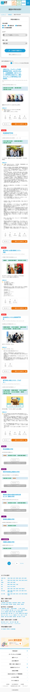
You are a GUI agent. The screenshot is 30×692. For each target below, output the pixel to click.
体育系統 (18, 604)
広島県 (17, 590)
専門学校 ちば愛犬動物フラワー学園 (12, 251)
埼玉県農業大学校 (8, 449)
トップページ (3, 14)
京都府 (11, 588)
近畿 (2, 588)
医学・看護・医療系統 (4, 604)
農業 (15, 622)
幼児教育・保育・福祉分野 (23, 613)
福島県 (25, 578)
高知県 (11, 591)
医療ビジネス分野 (12, 611)
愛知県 (11, 584)
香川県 (25, 590)
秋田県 (20, 578)
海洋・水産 (12, 622)
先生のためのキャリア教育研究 (15, 674)
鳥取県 (9, 590)
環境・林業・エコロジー (5, 622)
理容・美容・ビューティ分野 (13, 613)
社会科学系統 (14, 602)
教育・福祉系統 (8, 602)
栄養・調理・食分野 (4, 613)
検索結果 (10, 14)
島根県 (11, 590)
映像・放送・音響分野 (8, 616)
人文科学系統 (3, 602)
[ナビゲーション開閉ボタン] (28, 2)
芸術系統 (22, 604)
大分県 (20, 593)
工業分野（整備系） (14, 608)
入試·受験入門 (15, 661)
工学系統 (23, 602)
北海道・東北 (3, 578)
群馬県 (14, 580)
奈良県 (20, 588)
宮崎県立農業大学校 (8, 519)
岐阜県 (14, 584)
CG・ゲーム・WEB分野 (5, 610)
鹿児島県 (25, 593)
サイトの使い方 (15, 680)
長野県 (14, 582)
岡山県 (14, 590)
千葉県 (20, 580)
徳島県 (23, 590)
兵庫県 (17, 588)
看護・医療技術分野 (19, 611)
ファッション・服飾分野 (12, 615)
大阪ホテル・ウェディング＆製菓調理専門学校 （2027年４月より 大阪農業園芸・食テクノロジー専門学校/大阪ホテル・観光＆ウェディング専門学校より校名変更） (12, 73)
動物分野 (14, 616)
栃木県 (11, 580)
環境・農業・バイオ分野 (21, 616)
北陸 (2, 586)
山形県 (23, 578)
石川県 (11, 586)
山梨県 (11, 582)
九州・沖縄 (3, 593)
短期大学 (4, 629)
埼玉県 (17, 580)
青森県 (11, 578)
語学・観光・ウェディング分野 (15, 610)
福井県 (14, 586)
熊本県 (17, 593)
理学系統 (19, 602)
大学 (2, 629)
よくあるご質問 (15, 677)
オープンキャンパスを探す (15, 654)
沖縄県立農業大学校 (8, 542)
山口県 (20, 590)
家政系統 (14, 604)
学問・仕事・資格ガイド (15, 664)
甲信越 (2, 582)
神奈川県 (25, 580)
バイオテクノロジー (17, 623)
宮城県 (17, 578)
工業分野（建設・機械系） (5, 608)
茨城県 (9, 580)
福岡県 (9, 593)
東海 (2, 584)
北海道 (9, 578)
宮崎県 (23, 593)
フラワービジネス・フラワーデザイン (7, 623)
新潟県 (9, 582)
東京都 (23, 580)
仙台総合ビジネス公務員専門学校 (12, 318)
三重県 (17, 584)
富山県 (9, 586)
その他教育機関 (12, 629)
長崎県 (14, 593)
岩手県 (14, 578)
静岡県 (9, 584)
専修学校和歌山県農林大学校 (11, 472)
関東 (2, 580)
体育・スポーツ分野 (4, 615)
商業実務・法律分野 (24, 610)
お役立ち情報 (15, 670)
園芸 (17, 622)
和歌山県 (23, 588)
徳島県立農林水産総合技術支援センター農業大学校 (12, 495)
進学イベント (15, 657)
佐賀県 (11, 593)
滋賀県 (9, 588)
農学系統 (10, 604)
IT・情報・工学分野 (21, 608)
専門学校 (8, 629)
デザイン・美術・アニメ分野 (22, 615)
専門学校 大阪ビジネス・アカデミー (12, 381)
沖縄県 (9, 594)
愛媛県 (9, 591)
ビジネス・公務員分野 (4, 611)
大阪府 (14, 588)
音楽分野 (2, 616)
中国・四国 (3, 590)
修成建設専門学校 (8, 133)
